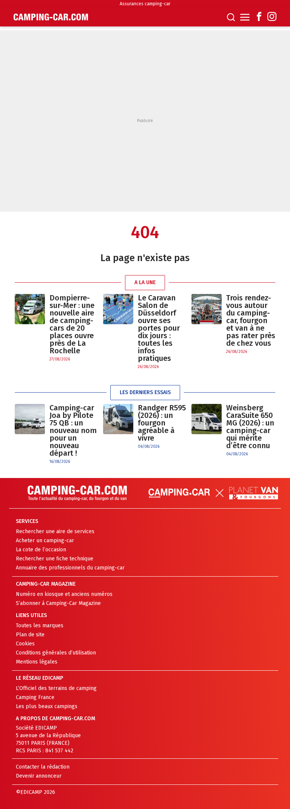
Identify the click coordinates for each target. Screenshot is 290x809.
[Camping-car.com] (51, 17)
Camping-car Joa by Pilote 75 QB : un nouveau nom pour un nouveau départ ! (73, 430)
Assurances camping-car (145, 3)
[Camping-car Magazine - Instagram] (271, 17)
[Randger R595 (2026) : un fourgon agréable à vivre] (118, 427)
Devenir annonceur (39, 776)
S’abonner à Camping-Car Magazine (58, 603)
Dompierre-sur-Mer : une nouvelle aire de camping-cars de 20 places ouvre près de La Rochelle (71, 324)
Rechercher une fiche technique (54, 558)
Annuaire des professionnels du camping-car (70, 568)
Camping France (35, 697)
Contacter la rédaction (42, 767)
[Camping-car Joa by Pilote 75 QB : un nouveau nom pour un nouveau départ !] (30, 434)
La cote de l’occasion (41, 549)
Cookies (25, 643)
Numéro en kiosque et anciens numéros (64, 594)
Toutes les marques (39, 625)
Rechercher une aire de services (55, 531)
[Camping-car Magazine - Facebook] (259, 17)
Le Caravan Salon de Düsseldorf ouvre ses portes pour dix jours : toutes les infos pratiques (159, 328)
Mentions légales (36, 662)
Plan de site (30, 634)
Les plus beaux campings (46, 706)
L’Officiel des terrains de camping (56, 688)
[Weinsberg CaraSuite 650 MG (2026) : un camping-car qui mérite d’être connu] (206, 430)
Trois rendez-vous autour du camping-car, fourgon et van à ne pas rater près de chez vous (250, 320)
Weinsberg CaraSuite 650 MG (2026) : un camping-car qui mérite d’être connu (250, 426)
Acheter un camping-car (45, 540)
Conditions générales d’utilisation (56, 653)
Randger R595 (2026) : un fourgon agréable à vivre (162, 422)
